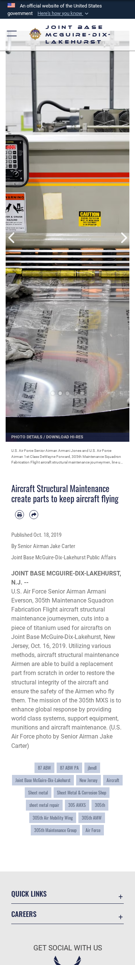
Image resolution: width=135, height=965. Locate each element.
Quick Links (28, 893)
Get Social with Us (67, 948)
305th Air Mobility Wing (53, 817)
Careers (23, 913)
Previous (12, 230)
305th (100, 805)
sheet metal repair (44, 805)
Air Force (93, 830)
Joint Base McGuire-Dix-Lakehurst (42, 780)
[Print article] (19, 514)
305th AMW (92, 817)
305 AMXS (77, 805)
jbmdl (92, 767)
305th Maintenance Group (55, 830)
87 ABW (44, 767)
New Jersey (89, 780)
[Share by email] (33, 514)
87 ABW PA (69, 767)
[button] (64, 13)
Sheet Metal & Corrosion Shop (81, 792)
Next (123, 230)
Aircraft (112, 780)
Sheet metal (38, 792)
